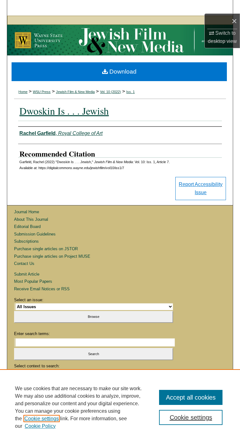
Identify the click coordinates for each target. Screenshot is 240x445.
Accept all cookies (191, 397)
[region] (120, 407)
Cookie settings (41, 418)
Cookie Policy (40, 426)
